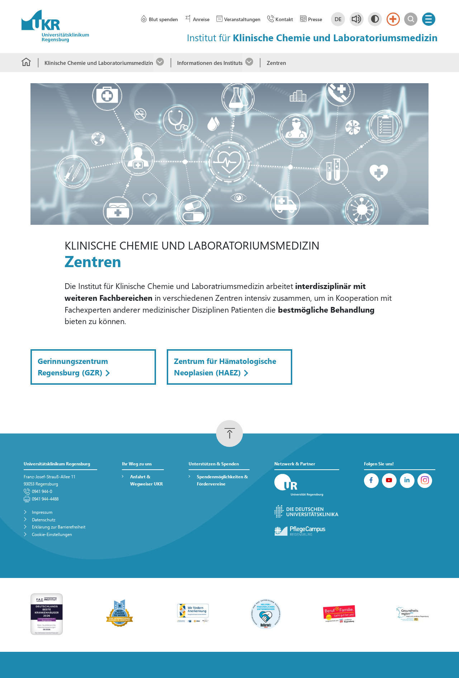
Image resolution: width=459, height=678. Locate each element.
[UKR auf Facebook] (371, 480)
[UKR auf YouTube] (389, 480)
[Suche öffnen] (410, 19)
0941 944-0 (42, 491)
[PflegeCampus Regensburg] (307, 531)
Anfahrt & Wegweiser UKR (146, 480)
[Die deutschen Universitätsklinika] (307, 512)
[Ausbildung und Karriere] (193, 613)
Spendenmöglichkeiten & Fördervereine (222, 480)
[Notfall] (393, 19)
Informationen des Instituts (209, 62)
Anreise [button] (201, 19)
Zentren (276, 62)
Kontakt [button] (284, 19)
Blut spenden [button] (163, 19)
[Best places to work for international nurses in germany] (120, 613)
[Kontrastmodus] (375, 19)
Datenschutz (43, 519)
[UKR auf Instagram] (424, 480)
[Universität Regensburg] (307, 485)
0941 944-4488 (45, 499)
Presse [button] (315, 19)
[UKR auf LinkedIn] (407, 480)
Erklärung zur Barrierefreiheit (58, 527)
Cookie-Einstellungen (52, 534)
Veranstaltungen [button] (242, 19)
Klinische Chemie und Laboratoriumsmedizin (98, 62)
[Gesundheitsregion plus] (412, 613)
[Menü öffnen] (428, 19)
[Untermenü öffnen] (161, 62)
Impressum (42, 512)
